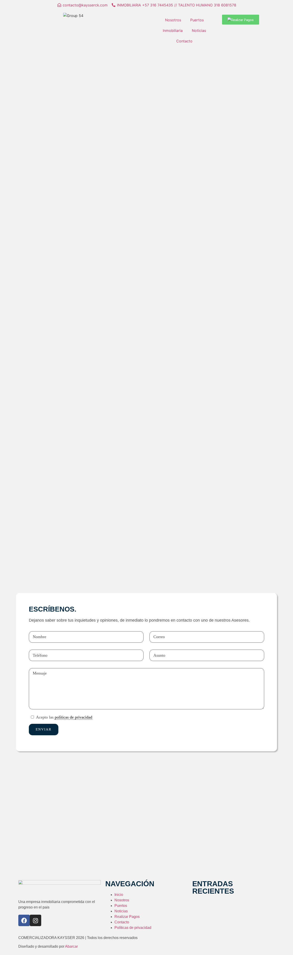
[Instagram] (35, 920)
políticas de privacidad (73, 717)
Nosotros (173, 20)
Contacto (184, 41)
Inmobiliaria (173, 30)
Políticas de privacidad (132, 928)
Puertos (197, 20)
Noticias (199, 30)
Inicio (118, 895)
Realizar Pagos (127, 917)
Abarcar (71, 946)
